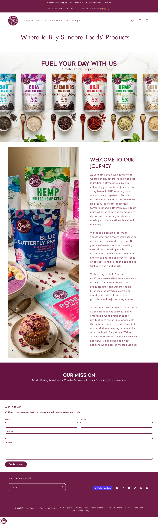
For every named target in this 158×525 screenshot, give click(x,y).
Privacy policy (82, 508)
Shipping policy (115, 508)
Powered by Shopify (48, 508)
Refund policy (66, 508)
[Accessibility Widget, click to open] (4, 521)
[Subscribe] (62, 487)
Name (7, 420)
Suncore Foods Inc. (30, 508)
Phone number (11, 431)
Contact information (134, 508)
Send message (16, 464)
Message (9, 442)
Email (83, 420)
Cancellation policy (80, 511)
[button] (28, 20)
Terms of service (98, 508)
